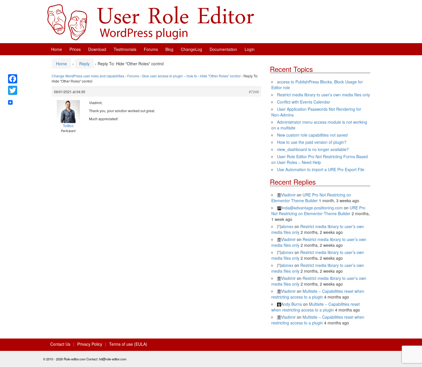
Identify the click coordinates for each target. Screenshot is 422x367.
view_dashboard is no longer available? (313, 149)
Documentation (223, 49)
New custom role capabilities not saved (312, 135)
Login (250, 49)
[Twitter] (12, 90)
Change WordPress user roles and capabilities (88, 75)
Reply (84, 63)
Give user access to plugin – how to (169, 75)
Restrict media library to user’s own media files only (323, 95)
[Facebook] (12, 79)
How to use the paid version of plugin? (311, 142)
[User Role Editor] (150, 21)
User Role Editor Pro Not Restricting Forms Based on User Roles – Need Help (319, 159)
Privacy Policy (89, 344)
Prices (75, 49)
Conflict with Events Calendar (303, 102)
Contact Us (60, 344)
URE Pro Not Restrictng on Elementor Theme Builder (311, 197)
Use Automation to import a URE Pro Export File (320, 169)
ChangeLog (191, 49)
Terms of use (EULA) (128, 344)
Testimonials (125, 49)
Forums (151, 49)
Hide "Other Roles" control (220, 75)
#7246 (254, 91)
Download (97, 49)
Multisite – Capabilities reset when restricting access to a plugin (317, 294)
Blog (169, 49)
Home (56, 49)
